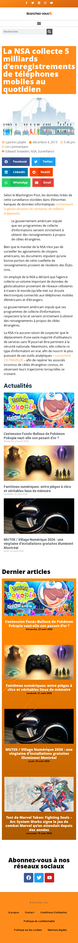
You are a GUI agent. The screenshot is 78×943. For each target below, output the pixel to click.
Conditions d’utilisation (53, 912)
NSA (34, 151)
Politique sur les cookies (28, 930)
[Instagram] (45, 3)
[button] (39, 23)
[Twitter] (32, 3)
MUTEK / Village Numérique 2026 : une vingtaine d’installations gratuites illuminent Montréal (38, 544)
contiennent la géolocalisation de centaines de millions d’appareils (38, 208)
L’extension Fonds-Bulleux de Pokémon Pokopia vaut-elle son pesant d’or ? (34, 436)
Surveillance (46, 151)
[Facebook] (28, 877)
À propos (13, 912)
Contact (29, 912)
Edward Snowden (17, 151)
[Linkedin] (39, 3)
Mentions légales (57, 930)
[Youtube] (51, 3)
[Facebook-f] (26, 3)
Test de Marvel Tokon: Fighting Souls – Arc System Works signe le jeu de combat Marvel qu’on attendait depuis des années (39, 823)
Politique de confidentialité (39, 921)
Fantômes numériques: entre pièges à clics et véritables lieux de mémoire (37, 489)
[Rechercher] (49, 32)
